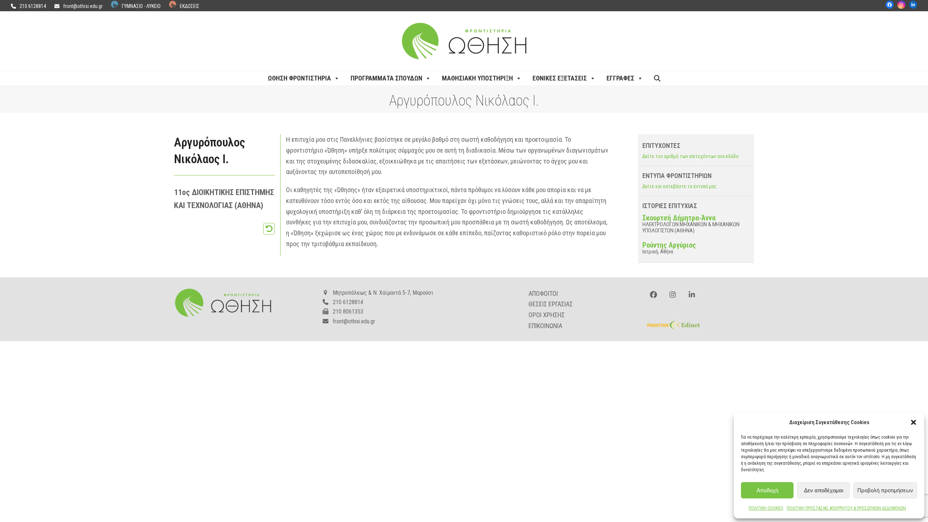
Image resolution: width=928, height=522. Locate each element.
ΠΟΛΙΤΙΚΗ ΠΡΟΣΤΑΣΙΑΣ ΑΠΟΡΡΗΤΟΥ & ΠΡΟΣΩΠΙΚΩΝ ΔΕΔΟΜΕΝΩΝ (846, 508)
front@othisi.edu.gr (83, 6)
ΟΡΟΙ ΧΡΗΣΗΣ (547, 315)
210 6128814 (33, 6)
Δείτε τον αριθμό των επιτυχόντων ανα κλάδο (690, 156)
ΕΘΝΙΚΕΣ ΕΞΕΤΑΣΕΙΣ (560, 78)
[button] (913, 422)
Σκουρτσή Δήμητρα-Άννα (679, 218)
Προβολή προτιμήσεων (885, 490)
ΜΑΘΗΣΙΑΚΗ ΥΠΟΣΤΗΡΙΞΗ (477, 78)
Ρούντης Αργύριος (669, 245)
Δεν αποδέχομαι (823, 490)
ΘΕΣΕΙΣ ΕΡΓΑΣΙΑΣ (551, 304)
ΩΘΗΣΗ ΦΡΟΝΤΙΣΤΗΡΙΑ (299, 78)
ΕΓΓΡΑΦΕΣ (620, 78)
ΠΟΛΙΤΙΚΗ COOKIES (766, 508)
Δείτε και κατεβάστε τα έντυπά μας (679, 186)
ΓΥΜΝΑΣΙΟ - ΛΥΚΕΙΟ (141, 6)
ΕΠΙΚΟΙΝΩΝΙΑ (545, 326)
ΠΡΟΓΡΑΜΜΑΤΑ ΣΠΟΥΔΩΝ (386, 78)
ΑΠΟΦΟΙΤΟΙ (543, 293)
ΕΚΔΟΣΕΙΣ (189, 6)
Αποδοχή (767, 490)
